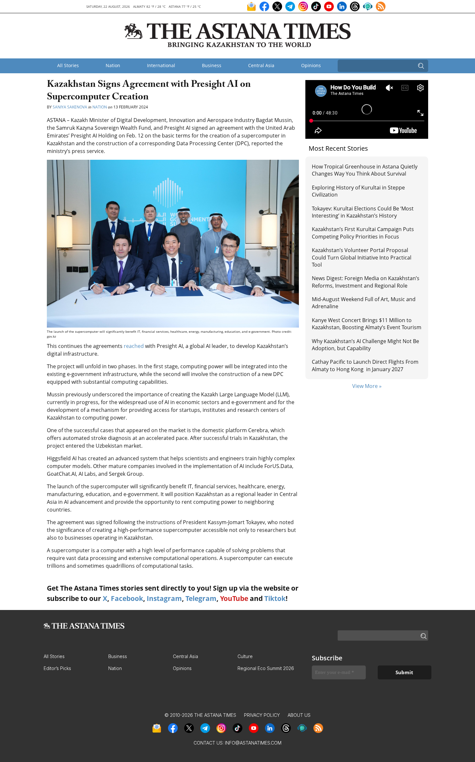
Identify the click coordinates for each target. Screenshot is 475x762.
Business (211, 65)
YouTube (234, 598)
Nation (113, 65)
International (161, 65)
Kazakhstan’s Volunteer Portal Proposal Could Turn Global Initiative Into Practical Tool (361, 257)
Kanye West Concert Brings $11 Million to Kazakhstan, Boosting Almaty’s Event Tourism (366, 324)
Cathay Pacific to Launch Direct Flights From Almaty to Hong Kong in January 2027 (365, 365)
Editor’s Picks (57, 668)
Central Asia (261, 65)
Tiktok (275, 598)
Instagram (164, 598)
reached (134, 346)
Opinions (311, 65)
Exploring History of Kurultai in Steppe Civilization (358, 191)
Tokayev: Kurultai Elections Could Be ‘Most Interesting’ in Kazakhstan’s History (363, 212)
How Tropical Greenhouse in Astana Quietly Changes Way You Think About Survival (364, 170)
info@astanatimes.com (253, 743)
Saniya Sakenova (70, 107)
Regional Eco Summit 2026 (266, 668)
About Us (299, 715)
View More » (367, 386)
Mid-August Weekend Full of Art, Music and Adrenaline (364, 303)
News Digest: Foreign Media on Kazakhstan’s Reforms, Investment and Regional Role (365, 282)
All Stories (68, 65)
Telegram (200, 598)
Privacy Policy (262, 715)
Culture (245, 656)
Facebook (127, 598)
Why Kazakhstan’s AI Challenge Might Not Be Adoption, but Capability (365, 345)
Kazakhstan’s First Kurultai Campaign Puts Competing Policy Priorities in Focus (363, 233)
